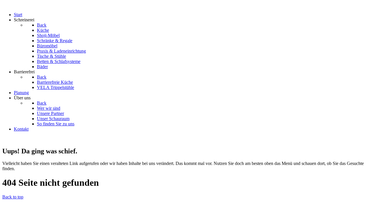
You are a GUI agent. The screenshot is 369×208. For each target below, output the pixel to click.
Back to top (12, 196)
